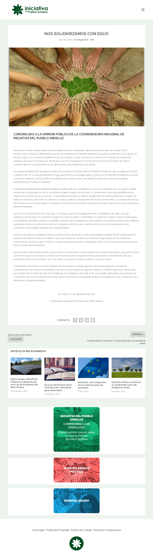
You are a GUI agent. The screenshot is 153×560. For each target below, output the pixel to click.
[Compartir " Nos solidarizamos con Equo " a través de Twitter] (81, 320)
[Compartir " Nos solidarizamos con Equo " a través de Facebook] (75, 320)
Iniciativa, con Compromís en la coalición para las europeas (92, 385)
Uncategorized (81, 39)
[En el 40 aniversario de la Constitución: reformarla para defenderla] (59, 369)
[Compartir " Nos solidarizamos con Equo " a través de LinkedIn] (87, 320)
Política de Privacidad (57, 530)
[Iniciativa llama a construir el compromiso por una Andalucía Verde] (127, 368)
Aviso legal (38, 530)
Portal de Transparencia (107, 530)
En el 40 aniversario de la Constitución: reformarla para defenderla (58, 387)
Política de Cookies (81, 530)
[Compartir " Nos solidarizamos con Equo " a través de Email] (93, 320)
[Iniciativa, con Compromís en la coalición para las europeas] (93, 368)
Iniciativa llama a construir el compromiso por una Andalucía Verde (126, 385)
